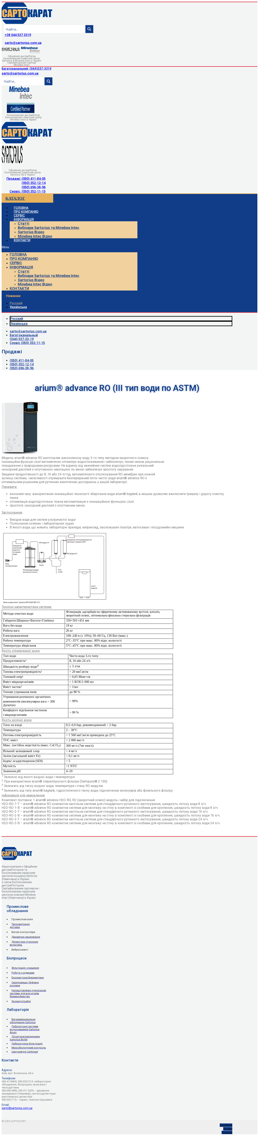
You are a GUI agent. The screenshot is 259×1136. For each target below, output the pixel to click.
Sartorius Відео (31, 232)
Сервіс (16, 263)
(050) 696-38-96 (34, 187)
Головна (18, 254)
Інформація (24, 219)
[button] (69, 247)
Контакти (22, 240)
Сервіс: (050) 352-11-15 (28, 191)
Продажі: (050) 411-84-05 (26, 179)
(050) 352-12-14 (34, 183)
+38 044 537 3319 (18, 35)
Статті (23, 223)
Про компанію (24, 259)
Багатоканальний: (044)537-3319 (26, 68)
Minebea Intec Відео (35, 236)
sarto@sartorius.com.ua (23, 43)
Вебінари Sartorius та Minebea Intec (48, 228)
